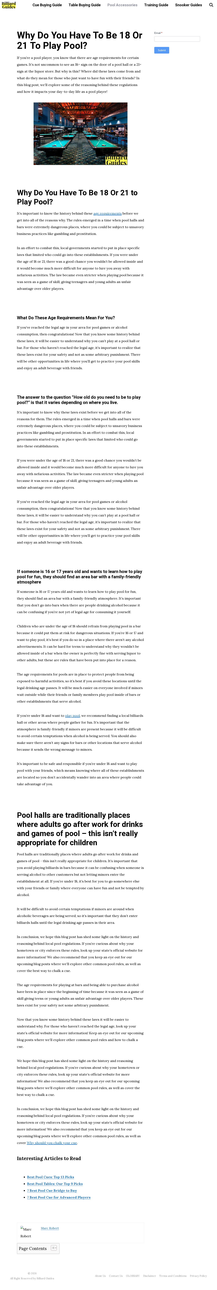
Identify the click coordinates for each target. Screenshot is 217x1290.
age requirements (107, 213)
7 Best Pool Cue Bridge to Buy (52, 1190)
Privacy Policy (198, 1275)
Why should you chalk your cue (52, 1143)
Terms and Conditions (172, 1275)
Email (158, 33)
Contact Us (116, 1275)
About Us (100, 1275)
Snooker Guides (188, 5)
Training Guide (156, 5)
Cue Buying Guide (47, 5)
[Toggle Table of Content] (52, 1248)
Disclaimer (149, 1275)
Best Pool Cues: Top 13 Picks (50, 1177)
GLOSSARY (133, 1275)
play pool (72, 715)
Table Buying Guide (85, 5)
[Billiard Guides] (9, 5)
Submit (162, 50)
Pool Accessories (122, 5)
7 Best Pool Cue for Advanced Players (59, 1197)
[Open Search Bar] (211, 5)
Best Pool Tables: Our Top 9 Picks (55, 1184)
